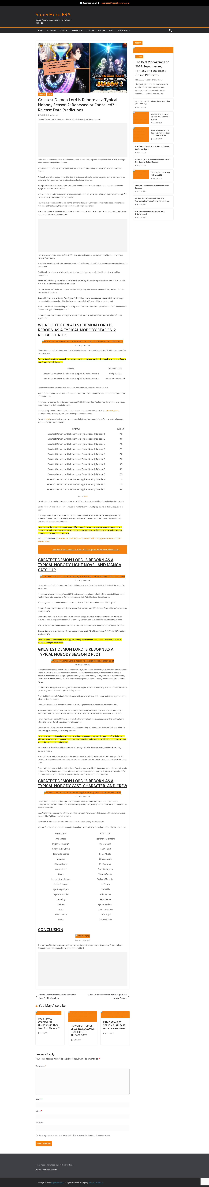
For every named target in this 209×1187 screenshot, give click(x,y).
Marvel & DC (77, 30)
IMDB (47, 419)
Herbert (54, 115)
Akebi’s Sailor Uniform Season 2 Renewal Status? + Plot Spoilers (57, 996)
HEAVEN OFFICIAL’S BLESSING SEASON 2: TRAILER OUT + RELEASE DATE (82, 1030)
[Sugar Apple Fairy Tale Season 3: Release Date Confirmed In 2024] (141, 134)
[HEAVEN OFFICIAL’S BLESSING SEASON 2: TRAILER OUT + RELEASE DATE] (82, 1013)
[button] (66, 30)
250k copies (98, 639)
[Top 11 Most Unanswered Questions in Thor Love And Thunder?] (48, 1013)
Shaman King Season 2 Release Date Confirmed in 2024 (160, 116)
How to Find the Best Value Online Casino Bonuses (152, 186)
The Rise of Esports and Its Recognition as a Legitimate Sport (152, 147)
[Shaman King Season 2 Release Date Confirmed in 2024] (141, 119)
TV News (90, 30)
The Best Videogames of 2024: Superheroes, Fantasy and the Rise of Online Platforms (152, 68)
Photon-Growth (50, 1170)
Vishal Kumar (157, 80)
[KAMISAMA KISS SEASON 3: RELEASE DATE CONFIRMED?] (115, 1013)
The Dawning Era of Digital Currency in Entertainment (151, 212)
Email (39, 1111)
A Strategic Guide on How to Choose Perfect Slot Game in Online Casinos (152, 160)
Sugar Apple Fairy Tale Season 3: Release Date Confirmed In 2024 (160, 133)
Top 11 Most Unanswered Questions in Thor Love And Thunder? (49, 1023)
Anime (62, 30)
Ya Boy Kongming (111, 410)
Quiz (111, 30)
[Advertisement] (82, 140)
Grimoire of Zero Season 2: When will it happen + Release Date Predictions (79, 540)
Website (39, 1122)
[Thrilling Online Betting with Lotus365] (141, 175)
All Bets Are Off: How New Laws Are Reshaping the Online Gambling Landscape (152, 199)
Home (40, 30)
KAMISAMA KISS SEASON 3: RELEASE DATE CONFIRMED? (114, 1025)
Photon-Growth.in (96, 1182)
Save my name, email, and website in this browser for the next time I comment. (75, 1135)
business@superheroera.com (115, 3)
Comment (41, 1066)
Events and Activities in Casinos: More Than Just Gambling (152, 102)
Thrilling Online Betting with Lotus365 (160, 173)
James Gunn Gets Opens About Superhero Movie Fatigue (107, 996)
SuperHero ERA (53, 14)
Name (39, 1099)
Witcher (101, 30)
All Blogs (51, 30)
